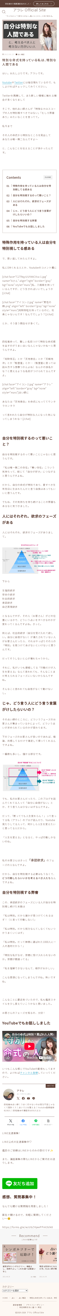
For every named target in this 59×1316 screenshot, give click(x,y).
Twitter (18, 82)
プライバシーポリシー (35, 1305)
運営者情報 (17, 1305)
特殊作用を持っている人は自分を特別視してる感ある (32, 187)
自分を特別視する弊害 (25, 220)
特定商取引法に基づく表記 (30, 1307)
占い (13, 1298)
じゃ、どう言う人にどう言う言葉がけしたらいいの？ (32, 212)
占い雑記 (21, 54)
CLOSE (48, 177)
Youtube (7, 82)
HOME (5, 1298)
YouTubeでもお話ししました (29, 226)
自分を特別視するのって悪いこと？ (32, 195)
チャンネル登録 (29, 1072)
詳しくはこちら (42, 3)
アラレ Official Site (29, 10)
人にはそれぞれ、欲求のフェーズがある (32, 202)
